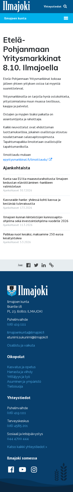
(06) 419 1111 (16, 324)
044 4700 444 (18, 439)
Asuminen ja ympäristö (24, 381)
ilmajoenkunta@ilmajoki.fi (25, 332)
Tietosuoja (15, 386)
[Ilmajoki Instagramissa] (34, 469)
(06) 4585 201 (17, 426)
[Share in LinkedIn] (44, 266)
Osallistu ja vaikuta (21, 345)
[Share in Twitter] (36, 266)
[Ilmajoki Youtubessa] (22, 469)
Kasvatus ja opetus (21, 367)
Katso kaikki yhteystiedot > (27, 447)
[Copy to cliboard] (51, 266)
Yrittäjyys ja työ (18, 377)
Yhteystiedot (52, 6)
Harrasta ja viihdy (20, 372)
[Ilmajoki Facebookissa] (11, 469)
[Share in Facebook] (28, 266)
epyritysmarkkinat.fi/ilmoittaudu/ (25, 159)
